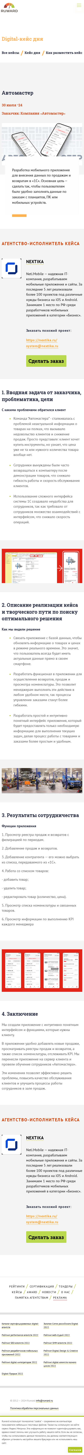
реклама (60, 1297)
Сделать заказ (46, 361)
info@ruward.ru (44, 1400)
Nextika (35, 261)
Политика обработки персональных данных (34, 1408)
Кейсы (17, 1292)
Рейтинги (17, 1286)
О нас (65, 1292)
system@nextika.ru (42, 346)
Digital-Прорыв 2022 (12, 1373)
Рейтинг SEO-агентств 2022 (16, 1342)
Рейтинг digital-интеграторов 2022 (19, 1362)
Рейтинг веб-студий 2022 (57, 1334)
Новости (49, 1292)
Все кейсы (10, 52)
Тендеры (66, 1286)
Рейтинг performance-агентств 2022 (20, 1334)
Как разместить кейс (64, 52)
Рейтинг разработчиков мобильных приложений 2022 (20, 1352)
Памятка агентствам (31, 1297)
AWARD (32, 1292)
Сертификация (42, 1286)
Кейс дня (32, 52)
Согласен (75, 1449)
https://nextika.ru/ (41, 340)
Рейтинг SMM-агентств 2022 (58, 1342)
